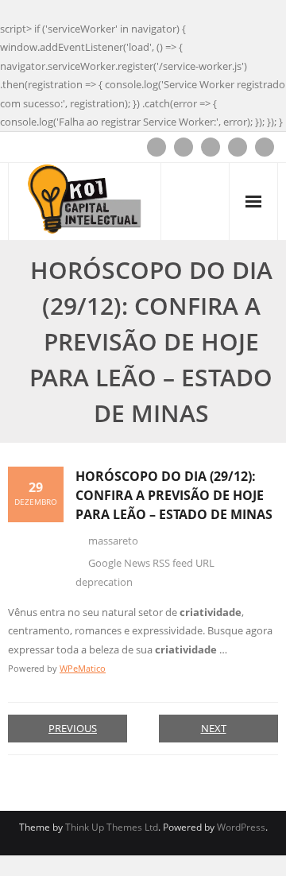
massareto (113, 540)
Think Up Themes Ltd (111, 827)
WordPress (241, 827)
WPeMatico (83, 668)
